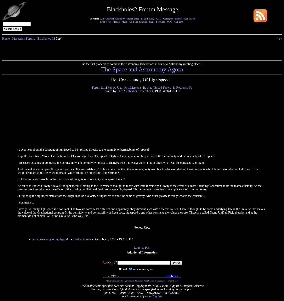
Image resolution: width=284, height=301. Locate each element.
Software (160, 21)
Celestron (168, 18)
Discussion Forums (23, 38)
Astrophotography (115, 18)
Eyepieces (105, 21)
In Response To (182, 87)
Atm (102, 18)
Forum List (98, 87)
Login (278, 38)
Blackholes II (45, 38)
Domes (178, 18)
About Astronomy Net (114, 281)
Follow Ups (115, 87)
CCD (158, 18)
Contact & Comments (156, 281)
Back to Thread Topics (157, 87)
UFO (169, 21)
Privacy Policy (172, 281)
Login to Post (142, 247)
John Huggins (153, 296)
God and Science (138, 21)
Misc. (125, 21)
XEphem (178, 21)
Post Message (132, 87)
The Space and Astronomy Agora (142, 69)
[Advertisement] (142, 49)
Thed (120, 91)
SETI (151, 21)
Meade (116, 21)
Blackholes (133, 18)
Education (189, 18)
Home (6, 38)
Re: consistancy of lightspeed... (51, 239)
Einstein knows (82, 239)
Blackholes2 (147, 18)
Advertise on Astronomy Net (135, 281)
